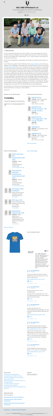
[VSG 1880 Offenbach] (31, 252)
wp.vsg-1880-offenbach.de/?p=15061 (36, 279)
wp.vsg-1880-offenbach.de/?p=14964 (36, 329)
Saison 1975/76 (12, 67)
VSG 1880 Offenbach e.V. (27, 7)
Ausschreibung (15, 208)
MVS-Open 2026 (17, 200)
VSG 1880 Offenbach (34, 270)
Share (35, 283)
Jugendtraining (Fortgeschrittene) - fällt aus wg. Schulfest (39, 108)
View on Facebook (30, 283)
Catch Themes (30, 414)
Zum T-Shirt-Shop (32, 151)
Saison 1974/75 (34, 64)
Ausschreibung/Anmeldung (18, 167)
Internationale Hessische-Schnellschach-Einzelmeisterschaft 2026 (18, 174)
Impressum (7, 409)
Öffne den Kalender (32, 143)
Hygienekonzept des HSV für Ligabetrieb (13, 397)
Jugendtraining (36, 97)
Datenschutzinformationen (19, 409)
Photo (30, 281)
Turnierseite (14, 197)
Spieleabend (36, 127)
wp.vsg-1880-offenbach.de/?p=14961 (36, 351)
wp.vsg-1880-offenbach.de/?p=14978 (36, 314)
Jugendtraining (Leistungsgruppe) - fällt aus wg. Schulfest (39, 118)
